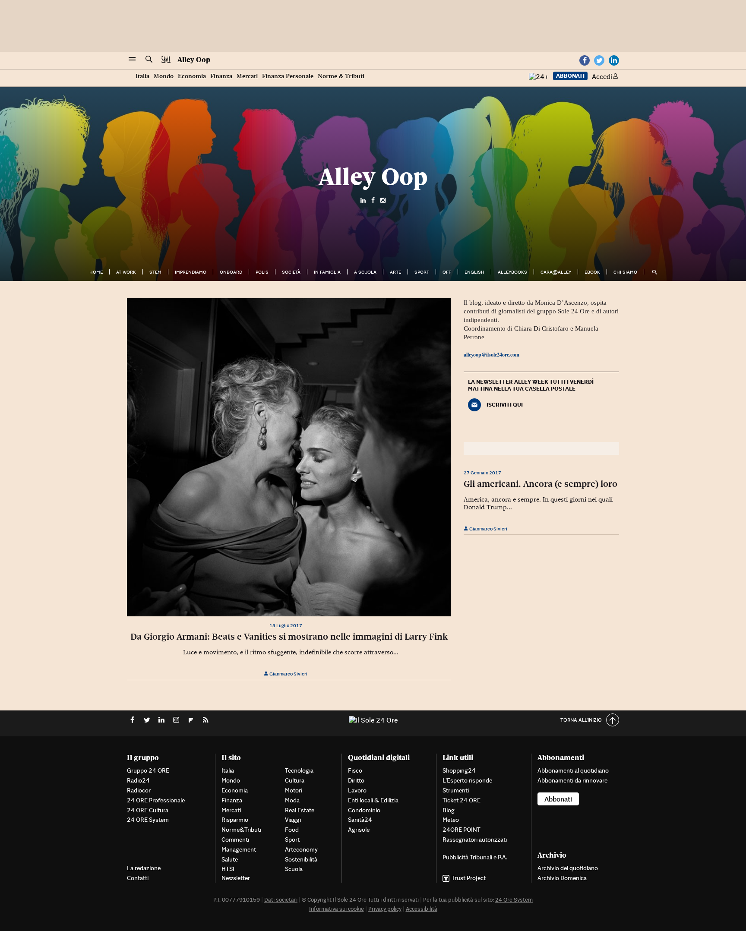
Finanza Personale (287, 76)
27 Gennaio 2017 (482, 473)
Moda (292, 800)
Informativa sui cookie (336, 908)
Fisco (355, 770)
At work (126, 272)
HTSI (227, 869)
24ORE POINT (461, 829)
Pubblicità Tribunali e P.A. (475, 857)
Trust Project (469, 878)
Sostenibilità (301, 859)
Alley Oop (193, 59)
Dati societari (280, 899)
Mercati (247, 76)
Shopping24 (459, 770)
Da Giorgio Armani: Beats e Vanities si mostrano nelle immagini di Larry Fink (289, 636)
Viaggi (293, 820)
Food (292, 829)
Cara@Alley (556, 272)
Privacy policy (384, 908)
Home (96, 272)
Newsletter (235, 878)
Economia (192, 76)
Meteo (451, 820)
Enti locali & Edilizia (373, 800)
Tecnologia (299, 770)
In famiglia (327, 272)
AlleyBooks (512, 272)
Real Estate (299, 810)
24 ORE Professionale (156, 800)
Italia (142, 76)
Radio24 (138, 780)
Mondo (164, 76)
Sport (421, 272)
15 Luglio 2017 (285, 625)
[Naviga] (132, 59)
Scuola (294, 869)
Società (291, 272)
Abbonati (570, 75)
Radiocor (139, 790)
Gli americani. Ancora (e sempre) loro (540, 483)
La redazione (144, 868)
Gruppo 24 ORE (148, 770)
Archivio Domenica (562, 878)
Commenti (235, 839)
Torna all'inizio (581, 719)
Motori (293, 790)
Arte (395, 272)
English (474, 272)
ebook (592, 272)
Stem (155, 272)
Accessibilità (421, 908)
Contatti (138, 878)
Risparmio (234, 820)
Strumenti (456, 790)
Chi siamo (625, 272)
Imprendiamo (190, 272)
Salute (229, 859)
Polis (262, 272)
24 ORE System (148, 820)
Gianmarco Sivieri (288, 674)
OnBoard (231, 272)
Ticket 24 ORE (461, 800)
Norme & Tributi (341, 76)
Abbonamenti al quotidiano (573, 770)
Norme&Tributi (241, 829)
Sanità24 (360, 820)
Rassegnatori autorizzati (475, 839)
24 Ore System (514, 899)
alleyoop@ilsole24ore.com (491, 354)
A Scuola (365, 272)
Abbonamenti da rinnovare (572, 780)
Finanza (221, 76)
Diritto (356, 780)
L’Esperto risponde (467, 780)
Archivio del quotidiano (567, 868)
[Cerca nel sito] (149, 59)
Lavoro (357, 790)
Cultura (294, 780)
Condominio (364, 810)
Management (238, 849)
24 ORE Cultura (147, 810)
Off (447, 272)
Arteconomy (301, 849)
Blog (449, 810)
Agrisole (359, 829)
